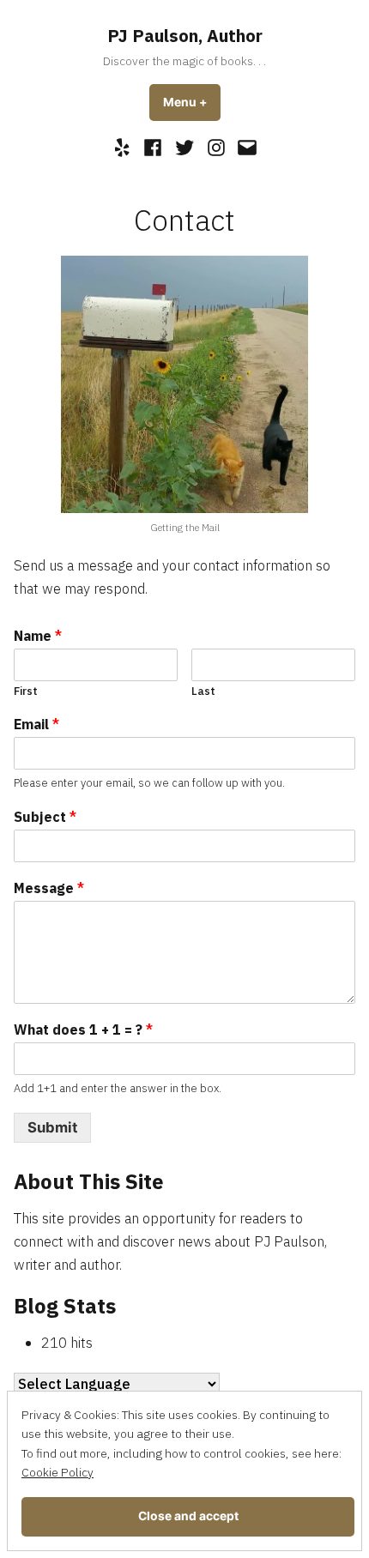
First (26, 691)
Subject (45, 816)
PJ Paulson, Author (185, 35)
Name (38, 635)
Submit (52, 1127)
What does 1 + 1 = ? (83, 1029)
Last (203, 691)
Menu (192, 102)
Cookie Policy (57, 1472)
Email (36, 724)
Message (49, 888)
